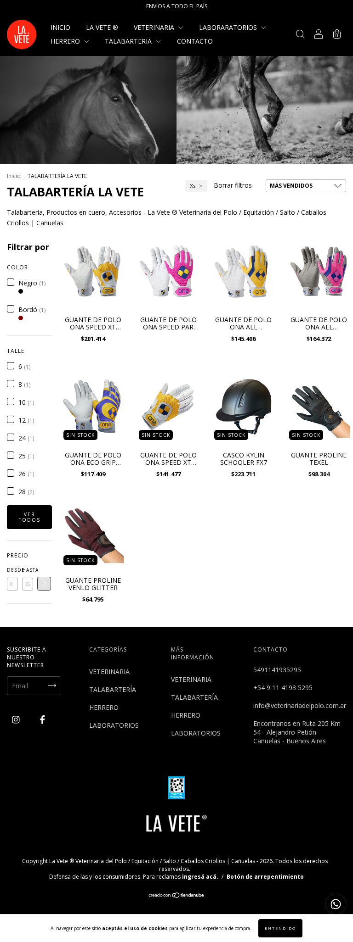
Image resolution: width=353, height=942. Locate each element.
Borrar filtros (233, 185)
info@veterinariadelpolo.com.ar (299, 705)
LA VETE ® (102, 27)
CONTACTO (195, 41)
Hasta (27, 570)
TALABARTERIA (129, 41)
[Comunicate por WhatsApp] (335, 904)
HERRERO (66, 41)
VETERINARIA (155, 27)
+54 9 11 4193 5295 (283, 687)
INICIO (60, 27)
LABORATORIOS (114, 725)
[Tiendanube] (176, 896)
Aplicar (44, 584)
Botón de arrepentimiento (265, 877)
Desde (12, 570)
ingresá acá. (200, 877)
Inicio (14, 176)
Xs (193, 186)
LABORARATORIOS (229, 27)
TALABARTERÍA (112, 689)
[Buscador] (300, 35)
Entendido (280, 928)
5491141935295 (277, 669)
